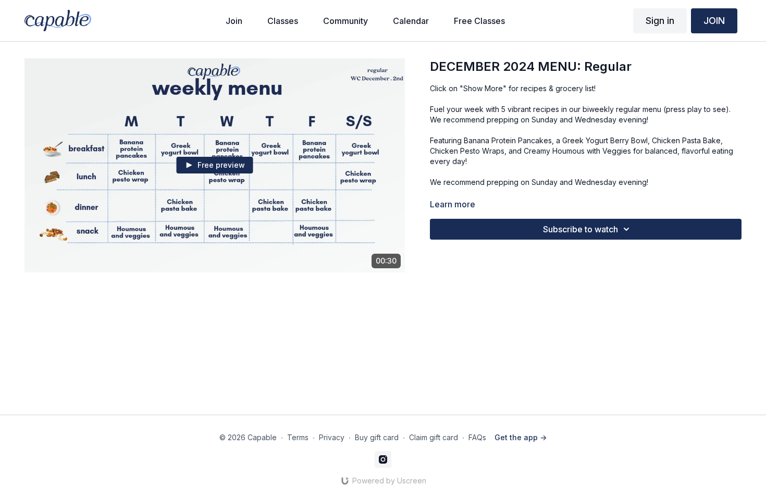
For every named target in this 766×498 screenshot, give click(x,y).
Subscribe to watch (580, 229)
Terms (297, 437)
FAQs (477, 437)
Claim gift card (433, 437)
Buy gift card (377, 437)
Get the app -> (521, 437)
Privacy (331, 437)
